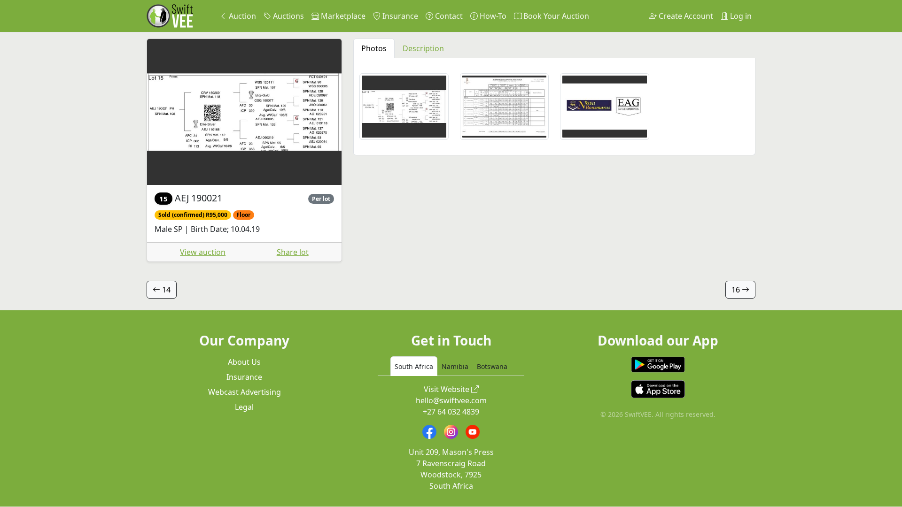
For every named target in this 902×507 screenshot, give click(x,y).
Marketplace (342, 16)
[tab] (413, 366)
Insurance (399, 16)
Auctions (287, 16)
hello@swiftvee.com (451, 400)
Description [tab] (423, 48)
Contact (448, 16)
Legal (244, 407)
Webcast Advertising (244, 392)
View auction (203, 252)
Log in (740, 16)
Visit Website (447, 389)
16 (736, 289)
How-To (492, 16)
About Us (244, 362)
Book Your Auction (555, 16)
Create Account (685, 16)
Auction (241, 16)
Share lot (293, 252)
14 (165, 289)
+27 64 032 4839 (451, 412)
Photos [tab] (374, 48)
